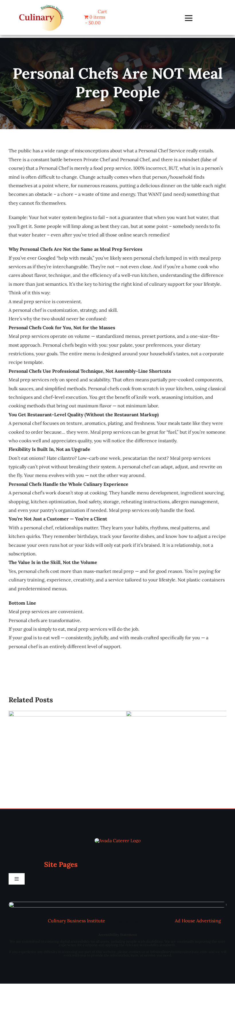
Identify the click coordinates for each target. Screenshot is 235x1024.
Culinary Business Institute (76, 921)
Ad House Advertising (198, 921)
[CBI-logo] (41, 5)
